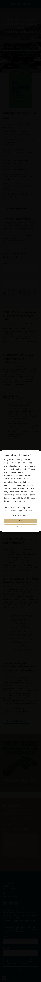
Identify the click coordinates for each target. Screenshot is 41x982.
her (30, 511)
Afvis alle (20, 526)
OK (20, 521)
